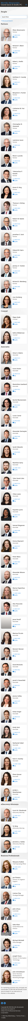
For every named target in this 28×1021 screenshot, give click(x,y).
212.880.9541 (16, 717)
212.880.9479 (16, 701)
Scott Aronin (17, 369)
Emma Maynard (18, 541)
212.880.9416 (16, 898)
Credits (3, 1018)
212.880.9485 (16, 287)
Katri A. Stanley (18, 759)
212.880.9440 (16, 436)
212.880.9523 (16, 358)
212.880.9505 (16, 577)
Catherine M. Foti (18, 108)
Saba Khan (16, 925)
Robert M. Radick (18, 219)
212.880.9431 (16, 609)
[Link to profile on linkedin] (16, 37)
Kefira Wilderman (18, 333)
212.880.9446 (16, 530)
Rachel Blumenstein (19, 400)
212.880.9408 (16, 638)
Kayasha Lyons (18, 510)
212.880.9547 (16, 131)
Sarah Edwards (18, 447)
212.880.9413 (16, 82)
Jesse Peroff (17, 619)
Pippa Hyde (16, 317)
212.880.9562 (16, 389)
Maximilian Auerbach (20, 384)
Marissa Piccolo (18, 633)
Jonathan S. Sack (18, 234)
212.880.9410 (16, 240)
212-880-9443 (17, 831)
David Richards (18, 665)
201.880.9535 (16, 374)
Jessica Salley (17, 696)
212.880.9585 (16, 98)
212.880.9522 (16, 338)
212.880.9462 (16, 654)
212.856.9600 (16, 405)
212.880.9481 (16, 847)
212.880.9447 (16, 499)
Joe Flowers (16, 877)
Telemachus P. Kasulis (17, 172)
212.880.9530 (16, 113)
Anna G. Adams (18, 353)
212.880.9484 (16, 208)
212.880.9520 (16, 66)
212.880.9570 (16, 732)
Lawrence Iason (18, 140)
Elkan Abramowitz (19, 30)
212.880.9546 (16, 884)
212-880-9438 (17, 593)
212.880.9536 (16, 161)
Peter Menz (16, 557)
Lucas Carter (17, 416)
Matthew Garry (18, 463)
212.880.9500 (16, 35)
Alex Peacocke (17, 604)
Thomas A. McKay (19, 203)
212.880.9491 (16, 797)
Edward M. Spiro (18, 250)
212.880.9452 (16, 670)
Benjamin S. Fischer (19, 93)
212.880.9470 (16, 271)
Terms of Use (20, 1016)
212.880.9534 (16, 483)
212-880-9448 (17, 764)
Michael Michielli (18, 940)
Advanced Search (7, 21)
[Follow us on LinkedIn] (2, 1003)
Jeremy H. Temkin (19, 266)
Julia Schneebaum (19, 972)
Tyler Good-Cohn (18, 478)
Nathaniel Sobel (18, 743)
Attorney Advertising (9, 1016)
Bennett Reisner (18, 649)
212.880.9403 (16, 192)
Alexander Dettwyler (20, 431)
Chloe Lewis (17, 494)
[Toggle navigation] (26, 4)
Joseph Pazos (17, 956)
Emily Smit (16, 727)
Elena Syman (17, 774)
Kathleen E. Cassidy (19, 77)
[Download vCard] (15, 37)
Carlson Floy (17, 893)
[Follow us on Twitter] (5, 1003)
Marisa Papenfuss (19, 588)
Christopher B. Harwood (17, 125)
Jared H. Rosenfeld (19, 680)
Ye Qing (15, 826)
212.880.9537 (16, 546)
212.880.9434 (16, 963)
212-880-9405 (17, 748)
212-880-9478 (17, 867)
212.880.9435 (16, 515)
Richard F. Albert (18, 46)
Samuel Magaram (19, 525)
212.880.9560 (16, 51)
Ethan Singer (17, 712)
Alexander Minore (19, 572)
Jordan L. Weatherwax (17, 791)
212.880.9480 (16, 322)
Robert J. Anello (18, 61)
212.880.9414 (16, 914)
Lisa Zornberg (17, 297)
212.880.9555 (16, 179)
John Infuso (16, 909)
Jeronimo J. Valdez (19, 842)
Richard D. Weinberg (19, 281)
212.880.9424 (16, 981)
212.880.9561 (16, 685)
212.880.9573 (16, 779)
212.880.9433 (16, 302)
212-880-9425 (17, 468)
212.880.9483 (16, 562)
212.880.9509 (16, 624)
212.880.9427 (16, 931)
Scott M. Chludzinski (19, 810)
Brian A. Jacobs (18, 156)
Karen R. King (17, 187)
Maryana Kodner (18, 862)
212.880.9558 (16, 224)
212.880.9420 (16, 145)
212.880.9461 (16, 945)
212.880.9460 (16, 255)
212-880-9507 (17, 815)
